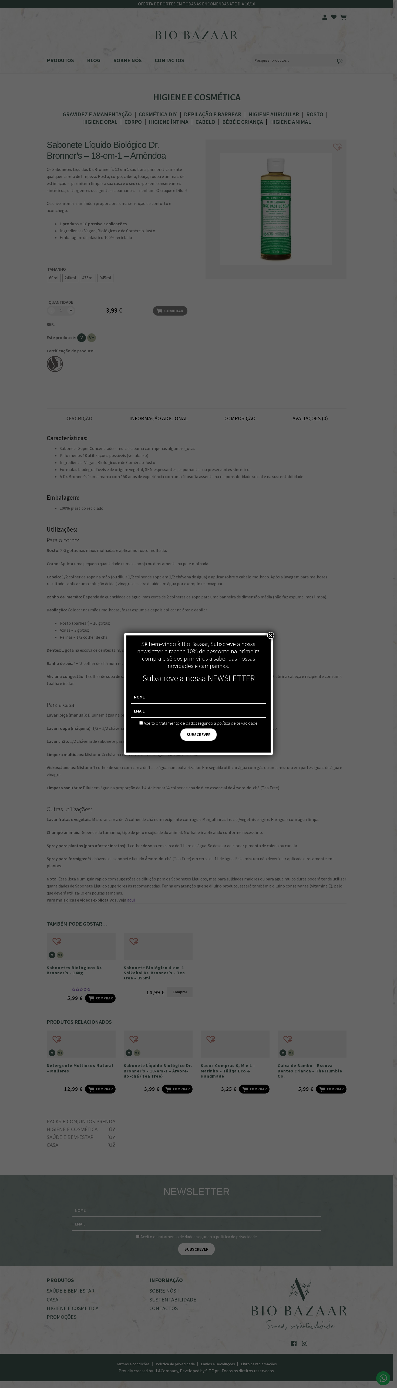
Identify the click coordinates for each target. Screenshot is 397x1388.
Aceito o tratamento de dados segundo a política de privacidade (201, 723)
